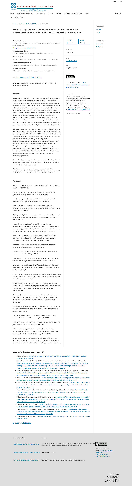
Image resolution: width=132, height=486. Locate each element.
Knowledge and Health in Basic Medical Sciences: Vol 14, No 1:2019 (44, 368)
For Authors (99, 47)
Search (118, 13)
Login (120, 1)
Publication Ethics (17, 17)
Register (114, 1)
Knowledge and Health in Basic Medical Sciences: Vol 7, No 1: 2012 (56, 407)
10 (27, 423)
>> (30, 423)
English (98, 29)
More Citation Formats (73, 113)
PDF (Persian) (69, 41)
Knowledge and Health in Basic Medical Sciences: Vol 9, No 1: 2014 (51, 375)
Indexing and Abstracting (25, 13)
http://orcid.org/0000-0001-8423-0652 (25, 48)
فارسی (98, 32)
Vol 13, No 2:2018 (31, 24)
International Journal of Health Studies (26, 444)
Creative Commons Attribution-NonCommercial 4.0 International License (78, 84)
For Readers (99, 44)
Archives (58, 13)
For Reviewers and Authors (73, 13)
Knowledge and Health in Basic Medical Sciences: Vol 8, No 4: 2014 (55, 380)
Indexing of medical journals (47, 416)
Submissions (41, 13)
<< (13, 423)
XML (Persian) (82, 41)
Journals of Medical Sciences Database (26, 460)
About (87, 13)
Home (12, 13)
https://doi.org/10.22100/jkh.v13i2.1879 (28, 77)
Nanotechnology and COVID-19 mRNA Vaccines (44, 356)
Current (50, 13)
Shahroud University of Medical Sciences (27, 453)
